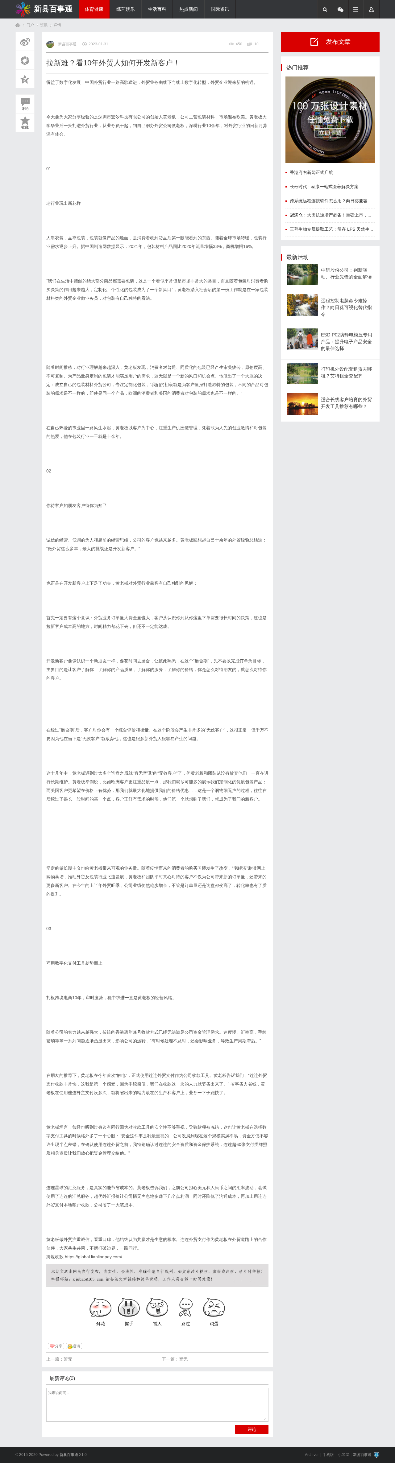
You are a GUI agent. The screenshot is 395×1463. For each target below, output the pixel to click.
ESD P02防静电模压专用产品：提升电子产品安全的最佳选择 (346, 341)
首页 (17, 25)
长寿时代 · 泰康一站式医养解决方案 (324, 186)
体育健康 (94, 9)
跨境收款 (55, 1256)
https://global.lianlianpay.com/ (93, 1256)
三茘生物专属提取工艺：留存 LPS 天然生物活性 (336, 229)
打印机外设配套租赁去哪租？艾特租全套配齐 (346, 372)
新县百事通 (53, 8)
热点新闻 (188, 9)
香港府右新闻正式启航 (311, 172)
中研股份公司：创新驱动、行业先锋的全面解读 (346, 273)
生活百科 (157, 9)
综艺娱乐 (125, 9)
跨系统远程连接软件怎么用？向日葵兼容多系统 (335, 200)
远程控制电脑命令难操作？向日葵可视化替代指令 (346, 307)
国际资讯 (220, 9)
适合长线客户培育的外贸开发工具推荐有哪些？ (346, 403)
